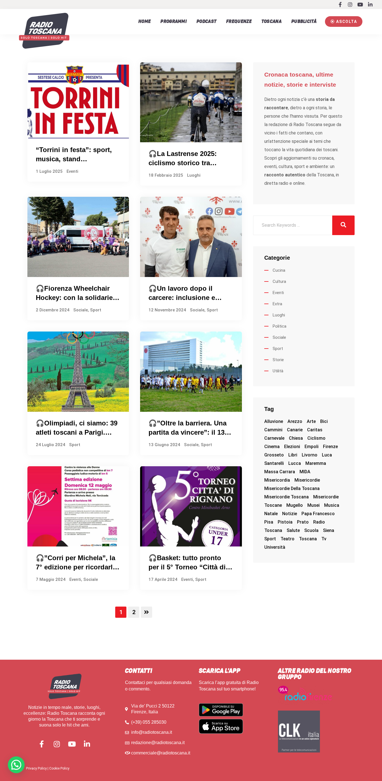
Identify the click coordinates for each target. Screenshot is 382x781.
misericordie (307, 480)
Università (274, 547)
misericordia (277, 480)
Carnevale (274, 438)
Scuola (311, 530)
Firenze (330, 446)
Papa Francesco (318, 513)
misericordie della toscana (292, 488)
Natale (271, 513)
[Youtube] (360, 4)
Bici (324, 421)
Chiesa (296, 438)
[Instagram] (350, 4)
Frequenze (239, 21)
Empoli (312, 446)
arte (311, 421)
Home (144, 21)
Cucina (279, 270)
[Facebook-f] (340, 4)
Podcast (206, 21)
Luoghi (194, 175)
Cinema (272, 446)
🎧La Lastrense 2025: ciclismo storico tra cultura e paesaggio (182, 163)
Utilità (278, 370)
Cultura (279, 281)
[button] (343, 21)
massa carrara (279, 471)
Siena (328, 530)
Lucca (294, 463)
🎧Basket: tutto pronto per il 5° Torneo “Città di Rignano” (187, 567)
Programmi (174, 21)
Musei (313, 505)
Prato (303, 522)
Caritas (314, 429)
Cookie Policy (59, 768)
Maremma (315, 463)
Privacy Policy (36, 768)
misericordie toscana (286, 497)
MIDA (305, 471)
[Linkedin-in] (370, 4)
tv (323, 538)
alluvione (273, 421)
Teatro (287, 538)
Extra (277, 303)
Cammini (273, 429)
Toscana (271, 21)
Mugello (294, 505)
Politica (279, 326)
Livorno (309, 455)
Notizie (289, 513)
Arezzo (294, 421)
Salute (293, 530)
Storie (278, 359)
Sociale (80, 310)
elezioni (292, 446)
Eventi (72, 171)
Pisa (268, 522)
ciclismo (316, 438)
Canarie (295, 429)
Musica (331, 505)
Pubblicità (304, 21)
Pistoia (285, 522)
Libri (292, 455)
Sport (95, 310)
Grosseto (274, 455)
